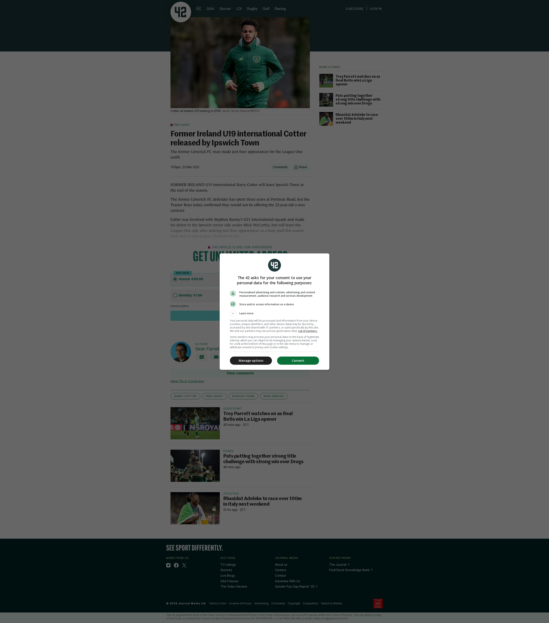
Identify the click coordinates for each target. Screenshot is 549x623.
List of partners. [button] (307, 331)
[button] (274, 313)
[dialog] (274, 311)
